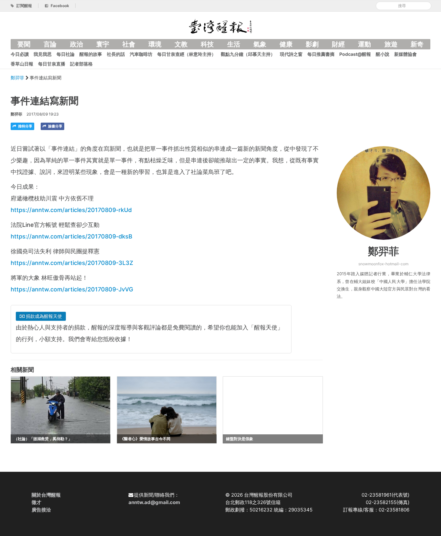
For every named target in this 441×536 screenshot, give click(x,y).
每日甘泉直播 (51, 63)
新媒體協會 (405, 54)
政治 (76, 44)
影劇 (312, 44)
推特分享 (24, 126)
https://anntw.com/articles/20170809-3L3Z (72, 262)
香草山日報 (22, 63)
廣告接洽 (41, 510)
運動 (364, 44)
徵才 (36, 502)
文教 (181, 44)
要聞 (23, 44)
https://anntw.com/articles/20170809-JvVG (72, 289)
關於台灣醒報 (46, 495)
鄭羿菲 (18, 77)
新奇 (417, 44)
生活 (233, 44)
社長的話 (116, 54)
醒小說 (382, 54)
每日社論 (65, 54)
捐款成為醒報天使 (43, 316)
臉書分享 (54, 126)
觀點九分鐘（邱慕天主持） (248, 54)
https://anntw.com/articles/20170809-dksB (71, 236)
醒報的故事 (90, 54)
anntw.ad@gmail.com (154, 502)
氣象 (259, 44)
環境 (155, 44)
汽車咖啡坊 (141, 54)
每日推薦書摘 (320, 54)
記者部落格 (81, 63)
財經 (338, 44)
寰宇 (102, 44)
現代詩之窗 (291, 54)
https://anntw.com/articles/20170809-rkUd (71, 210)
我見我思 (43, 54)
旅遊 (391, 44)
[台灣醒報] (220, 25)
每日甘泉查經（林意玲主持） (186, 54)
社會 (128, 44)
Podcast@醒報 (355, 54)
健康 (286, 44)
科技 (207, 44)
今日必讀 (20, 54)
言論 (50, 44)
